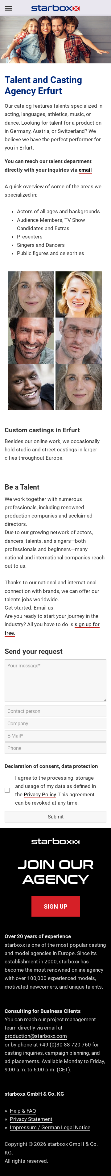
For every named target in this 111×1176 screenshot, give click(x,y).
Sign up (56, 906)
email (85, 170)
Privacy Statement (31, 1119)
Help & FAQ (23, 1111)
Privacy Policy (40, 794)
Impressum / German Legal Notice (50, 1127)
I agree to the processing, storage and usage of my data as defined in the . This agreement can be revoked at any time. (55, 790)
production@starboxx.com (36, 1036)
